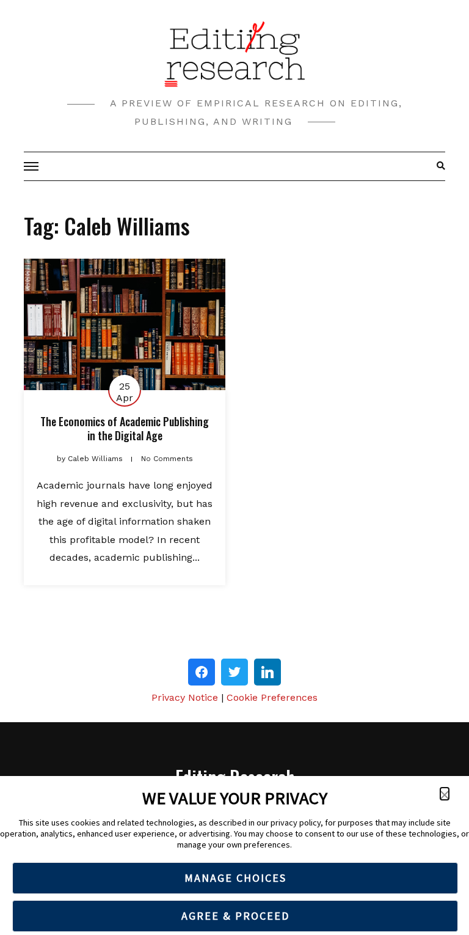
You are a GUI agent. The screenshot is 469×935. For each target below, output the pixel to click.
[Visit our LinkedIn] (267, 672)
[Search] (437, 166)
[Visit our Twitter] (234, 672)
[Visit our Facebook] (201, 672)
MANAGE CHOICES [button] (235, 878)
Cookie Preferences (272, 697)
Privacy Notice (184, 697)
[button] (444, 794)
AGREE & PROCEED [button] (235, 916)
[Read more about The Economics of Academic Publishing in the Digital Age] (124, 324)
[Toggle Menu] (33, 166)
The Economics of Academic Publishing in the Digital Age (124, 428)
